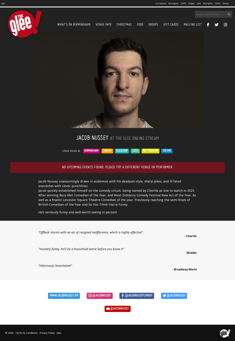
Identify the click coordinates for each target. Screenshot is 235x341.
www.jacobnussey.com (64, 295)
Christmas (124, 24)
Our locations (161, 3)
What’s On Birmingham (73, 24)
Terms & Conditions (26, 332)
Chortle (152, 190)
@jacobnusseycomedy (138, 295)
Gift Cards (171, 24)
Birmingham (173, 3)
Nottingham (208, 3)
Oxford (217, 3)
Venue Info (103, 24)
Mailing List (193, 24)
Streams (225, 3)
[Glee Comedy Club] (25, 24)
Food (140, 24)
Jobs (59, 332)
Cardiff (183, 3)
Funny (123, 204)
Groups (153, 24)
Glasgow (191, 3)
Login (3, 3)
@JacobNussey (175, 295)
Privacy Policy (47, 332)
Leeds (199, 3)
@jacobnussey (101, 295)
